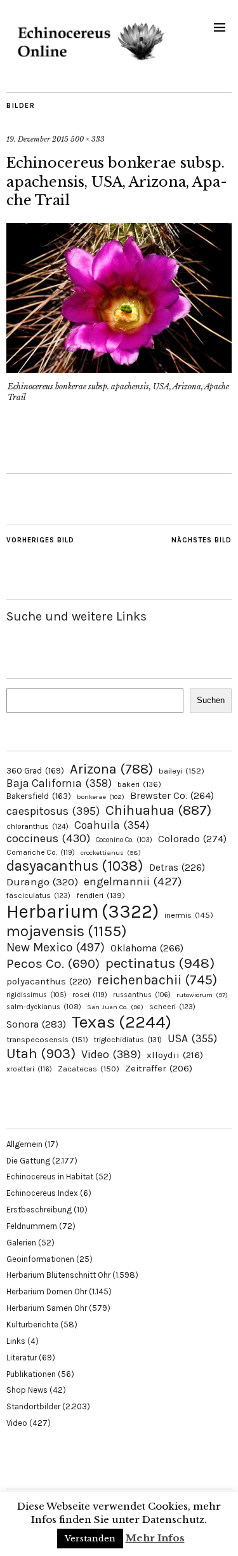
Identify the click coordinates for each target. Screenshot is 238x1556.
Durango (42, 881)
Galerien (21, 1242)
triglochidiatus (128, 1039)
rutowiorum (202, 995)
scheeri (172, 1006)
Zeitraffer (158, 1068)
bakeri (139, 784)
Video (111, 1054)
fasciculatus (38, 895)
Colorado (192, 839)
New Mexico (55, 947)
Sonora (36, 1024)
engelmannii (133, 882)
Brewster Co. (172, 795)
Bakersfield (38, 796)
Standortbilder (33, 1406)
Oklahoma (146, 948)
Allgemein (24, 1144)
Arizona (111, 769)
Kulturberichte (32, 1324)
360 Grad (35, 770)
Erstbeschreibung (39, 1209)
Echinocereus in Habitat (49, 1176)
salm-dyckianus (43, 1007)
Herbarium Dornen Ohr (46, 1291)
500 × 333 (87, 139)
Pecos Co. (53, 963)
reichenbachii (157, 980)
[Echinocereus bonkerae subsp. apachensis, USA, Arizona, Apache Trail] (119, 369)
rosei (89, 994)
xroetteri (29, 1068)
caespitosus (53, 811)
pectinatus (160, 963)
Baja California (59, 783)
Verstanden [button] (90, 1538)
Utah (41, 1053)
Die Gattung (28, 1160)
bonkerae (100, 797)
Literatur (21, 1357)
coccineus (48, 838)
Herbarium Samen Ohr (46, 1308)
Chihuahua (158, 810)
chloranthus (37, 826)
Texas (121, 1022)
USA (192, 1038)
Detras (177, 867)
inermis (188, 915)
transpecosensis (47, 1039)
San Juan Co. (115, 1007)
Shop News (27, 1390)
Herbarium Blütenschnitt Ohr (58, 1275)
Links (15, 1341)
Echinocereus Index (42, 1193)
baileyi (181, 770)
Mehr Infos (155, 1538)
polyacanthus (48, 981)
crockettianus (111, 852)
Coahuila (111, 825)
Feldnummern (31, 1226)
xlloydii (175, 1055)
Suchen (211, 700)
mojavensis (66, 931)
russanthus (142, 995)
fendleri (100, 895)
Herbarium (82, 911)
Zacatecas (88, 1068)
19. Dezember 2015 (37, 139)
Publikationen (31, 1374)
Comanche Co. (40, 852)
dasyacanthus (74, 866)
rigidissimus (36, 995)
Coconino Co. (124, 840)
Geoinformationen (40, 1259)
